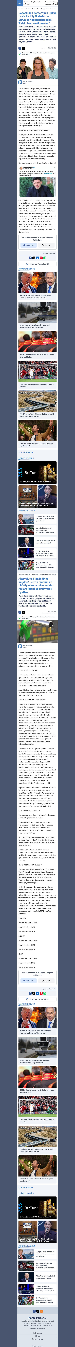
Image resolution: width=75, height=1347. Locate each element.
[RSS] (41, 1311)
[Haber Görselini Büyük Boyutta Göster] (37, 67)
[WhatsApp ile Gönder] (44, 258)
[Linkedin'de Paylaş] (37, 258)
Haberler (21, 9)
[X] (37, 1311)
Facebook (30, 245)
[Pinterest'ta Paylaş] (41, 258)
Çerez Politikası (37, 1339)
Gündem (27, 9)
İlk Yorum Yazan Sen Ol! (39, 264)
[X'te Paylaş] (23, 48)
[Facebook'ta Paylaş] (19, 48)
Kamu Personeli (27, 82)
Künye (37, 1336)
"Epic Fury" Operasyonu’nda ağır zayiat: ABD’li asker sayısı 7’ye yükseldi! (39, 3)
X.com (48, 245)
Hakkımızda (37, 1333)
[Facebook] (34, 1311)
